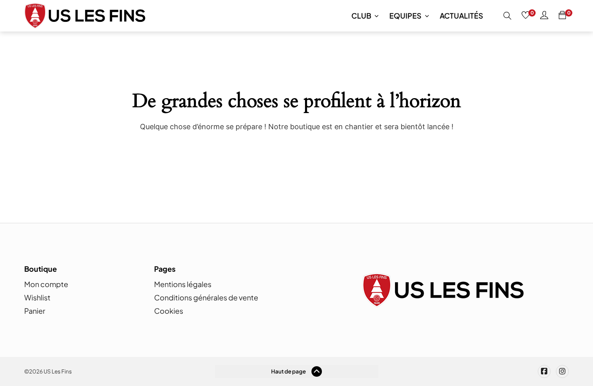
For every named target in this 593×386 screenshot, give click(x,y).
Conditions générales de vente (206, 297)
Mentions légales (182, 284)
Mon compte (46, 284)
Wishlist (37, 297)
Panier (34, 310)
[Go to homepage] (84, 16)
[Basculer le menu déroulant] (376, 16)
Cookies (168, 310)
